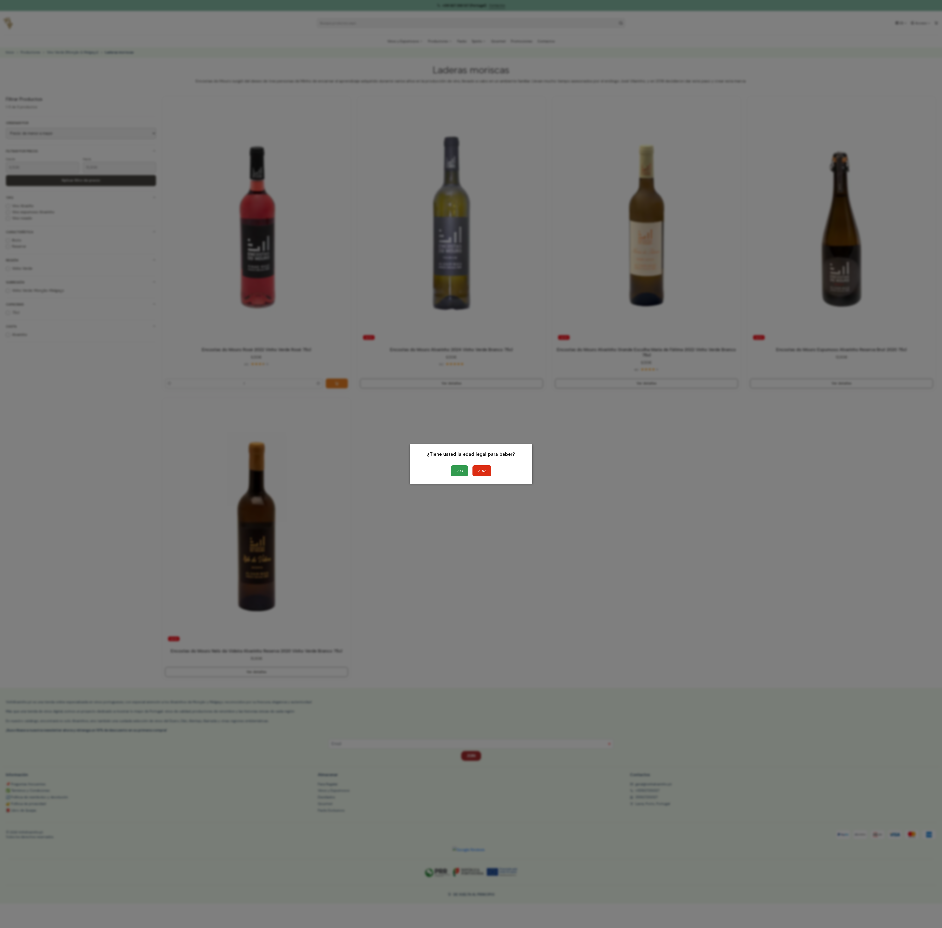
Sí (461, 471)
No (483, 471)
